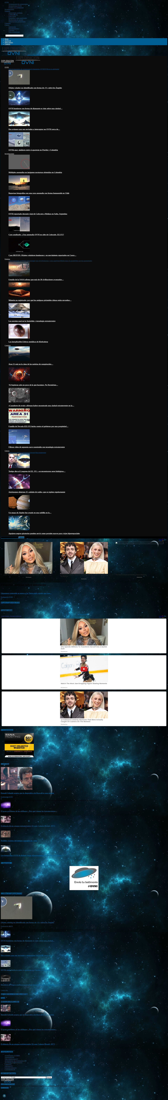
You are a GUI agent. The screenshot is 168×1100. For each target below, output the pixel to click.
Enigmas (7, 11)
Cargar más (4, 990)
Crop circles (12, 16)
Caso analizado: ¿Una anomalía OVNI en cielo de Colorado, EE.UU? (36, 235)
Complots (8, 23)
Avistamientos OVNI (15, 6)
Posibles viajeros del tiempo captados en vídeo (19, 841)
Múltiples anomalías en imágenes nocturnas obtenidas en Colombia (35, 172)
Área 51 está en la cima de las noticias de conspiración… (31, 364)
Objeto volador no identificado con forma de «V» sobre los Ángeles (35, 88)
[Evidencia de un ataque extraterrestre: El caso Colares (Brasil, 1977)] (5, 822)
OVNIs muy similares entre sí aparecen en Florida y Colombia (33, 150)
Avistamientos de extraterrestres (18, 4)
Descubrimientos (14, 28)
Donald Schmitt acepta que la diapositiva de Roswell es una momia (27, 793)
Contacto (7, 44)
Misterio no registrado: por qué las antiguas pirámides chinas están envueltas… (40, 300)
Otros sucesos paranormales (17, 21)
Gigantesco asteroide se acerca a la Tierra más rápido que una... (26, 593)
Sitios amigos (9, 42)
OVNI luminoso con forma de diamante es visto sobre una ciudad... (27, 941)
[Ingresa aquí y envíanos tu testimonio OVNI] (84, 889)
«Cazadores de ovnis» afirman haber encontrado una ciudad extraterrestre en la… (41, 406)
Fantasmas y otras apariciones (18, 18)
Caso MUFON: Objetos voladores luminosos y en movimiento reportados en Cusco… (42, 255)
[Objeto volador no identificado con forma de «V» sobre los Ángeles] (19, 84)
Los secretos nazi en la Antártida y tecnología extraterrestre (32, 321)
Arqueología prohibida (15, 13)
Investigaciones (9, 9)
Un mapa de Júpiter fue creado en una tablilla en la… (30, 513)
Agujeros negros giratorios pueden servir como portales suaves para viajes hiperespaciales (44, 533)
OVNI (7, 2)
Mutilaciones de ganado (16, 20)
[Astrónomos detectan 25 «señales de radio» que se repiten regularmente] (19, 488)
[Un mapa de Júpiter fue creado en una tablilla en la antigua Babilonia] (19, 509)
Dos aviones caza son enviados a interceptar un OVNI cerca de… (34, 129)
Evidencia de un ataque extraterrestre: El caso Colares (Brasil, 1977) (28, 826)
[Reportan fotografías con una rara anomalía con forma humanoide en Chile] (19, 189)
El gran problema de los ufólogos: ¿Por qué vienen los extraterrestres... (29, 811)
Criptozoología (13, 14)
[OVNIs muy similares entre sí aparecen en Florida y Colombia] (19, 146)
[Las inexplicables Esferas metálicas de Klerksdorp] (19, 338)
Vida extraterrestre (14, 32)
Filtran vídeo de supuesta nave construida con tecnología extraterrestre (37, 447)
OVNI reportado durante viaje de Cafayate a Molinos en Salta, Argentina (38, 214)
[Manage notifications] (4, 1095)
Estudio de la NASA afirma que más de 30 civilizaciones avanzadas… (36, 280)
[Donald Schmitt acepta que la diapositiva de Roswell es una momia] (16, 789)
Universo (11, 30)
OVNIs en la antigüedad (16, 7)
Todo (10, 69)
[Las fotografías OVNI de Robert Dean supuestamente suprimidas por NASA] (5, 851)
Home (6, 39)
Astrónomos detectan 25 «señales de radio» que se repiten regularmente (37, 492)
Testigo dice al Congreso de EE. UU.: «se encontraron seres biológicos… (37, 471)
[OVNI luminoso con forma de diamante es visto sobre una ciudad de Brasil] (19, 105)
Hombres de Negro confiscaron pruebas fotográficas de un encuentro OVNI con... (33, 985)
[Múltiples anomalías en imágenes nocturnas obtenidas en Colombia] (19, 169)
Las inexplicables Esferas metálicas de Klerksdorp (28, 342)
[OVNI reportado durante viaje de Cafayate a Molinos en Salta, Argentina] (19, 210)
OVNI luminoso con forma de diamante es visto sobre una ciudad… (35, 108)
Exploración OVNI (7, 597)
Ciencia (7, 25)
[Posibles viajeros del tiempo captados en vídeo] (5, 837)
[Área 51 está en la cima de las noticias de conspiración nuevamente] (19, 360)
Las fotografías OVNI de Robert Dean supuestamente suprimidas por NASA (31, 855)
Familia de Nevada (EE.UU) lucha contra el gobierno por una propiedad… (38, 426)
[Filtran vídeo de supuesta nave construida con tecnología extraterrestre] (19, 443)
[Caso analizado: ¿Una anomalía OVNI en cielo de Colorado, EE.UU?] (19, 231)
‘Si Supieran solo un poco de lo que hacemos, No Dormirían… (33, 385)
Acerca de (8, 41)
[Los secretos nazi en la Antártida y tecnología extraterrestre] (19, 317)
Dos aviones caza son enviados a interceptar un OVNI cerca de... (26, 955)
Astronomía (12, 27)
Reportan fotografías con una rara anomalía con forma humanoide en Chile (39, 193)
